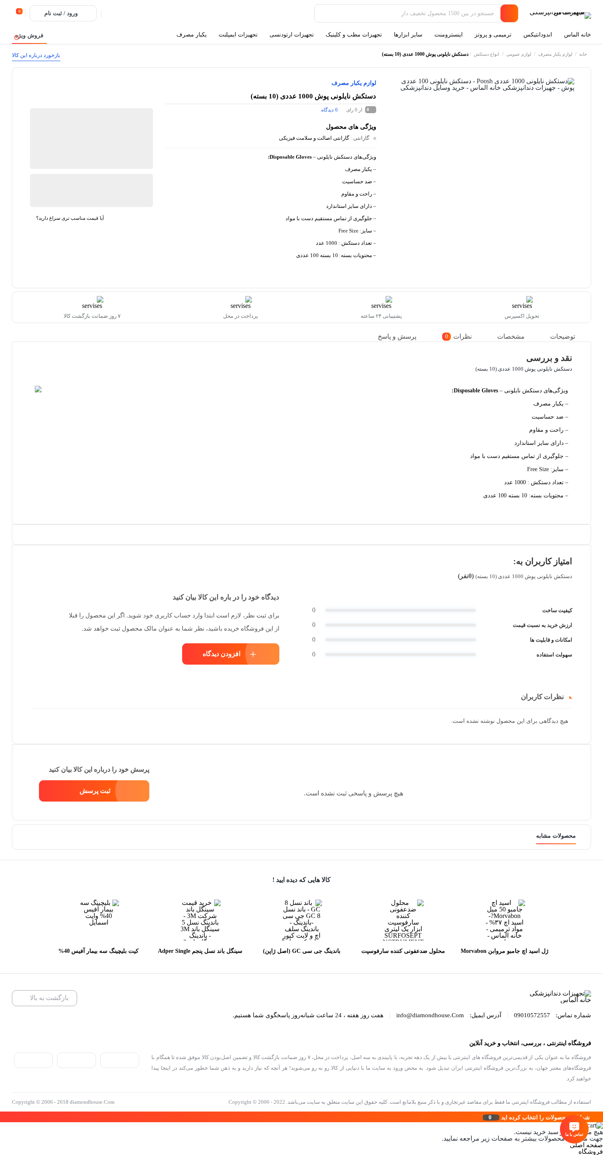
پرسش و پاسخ (397, 336)
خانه (583, 54)
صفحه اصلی (586, 1144)
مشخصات (511, 336)
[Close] (2, 1117)
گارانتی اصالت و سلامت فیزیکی (314, 138)
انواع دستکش (486, 54)
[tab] (568, 336)
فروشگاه (590, 1151)
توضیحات (562, 336)
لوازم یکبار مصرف (555, 54)
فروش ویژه (29, 35)
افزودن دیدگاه (221, 653)
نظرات (458, 336)
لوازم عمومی (518, 54)
